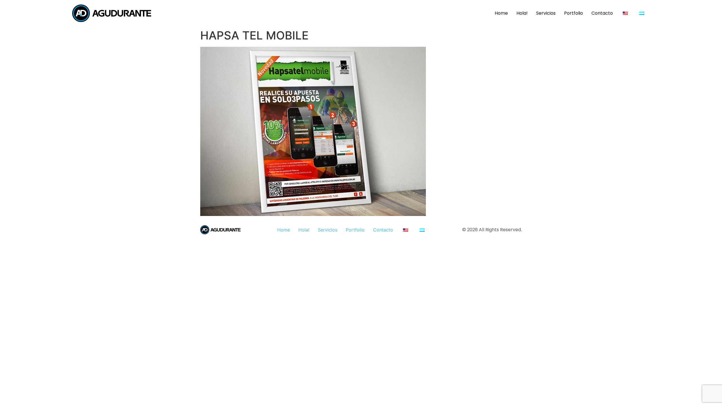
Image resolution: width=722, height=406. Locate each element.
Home (501, 13)
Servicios (546, 13)
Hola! (522, 13)
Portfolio (573, 13)
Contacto (602, 13)
